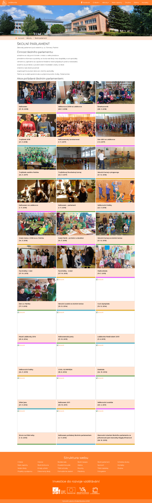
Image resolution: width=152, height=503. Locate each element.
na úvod (21, 38)
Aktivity (29, 38)
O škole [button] (95, 3)
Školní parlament (41, 38)
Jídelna (136, 3)
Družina (128, 3)
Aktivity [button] (105, 3)
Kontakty (145, 3)
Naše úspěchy (117, 3)
